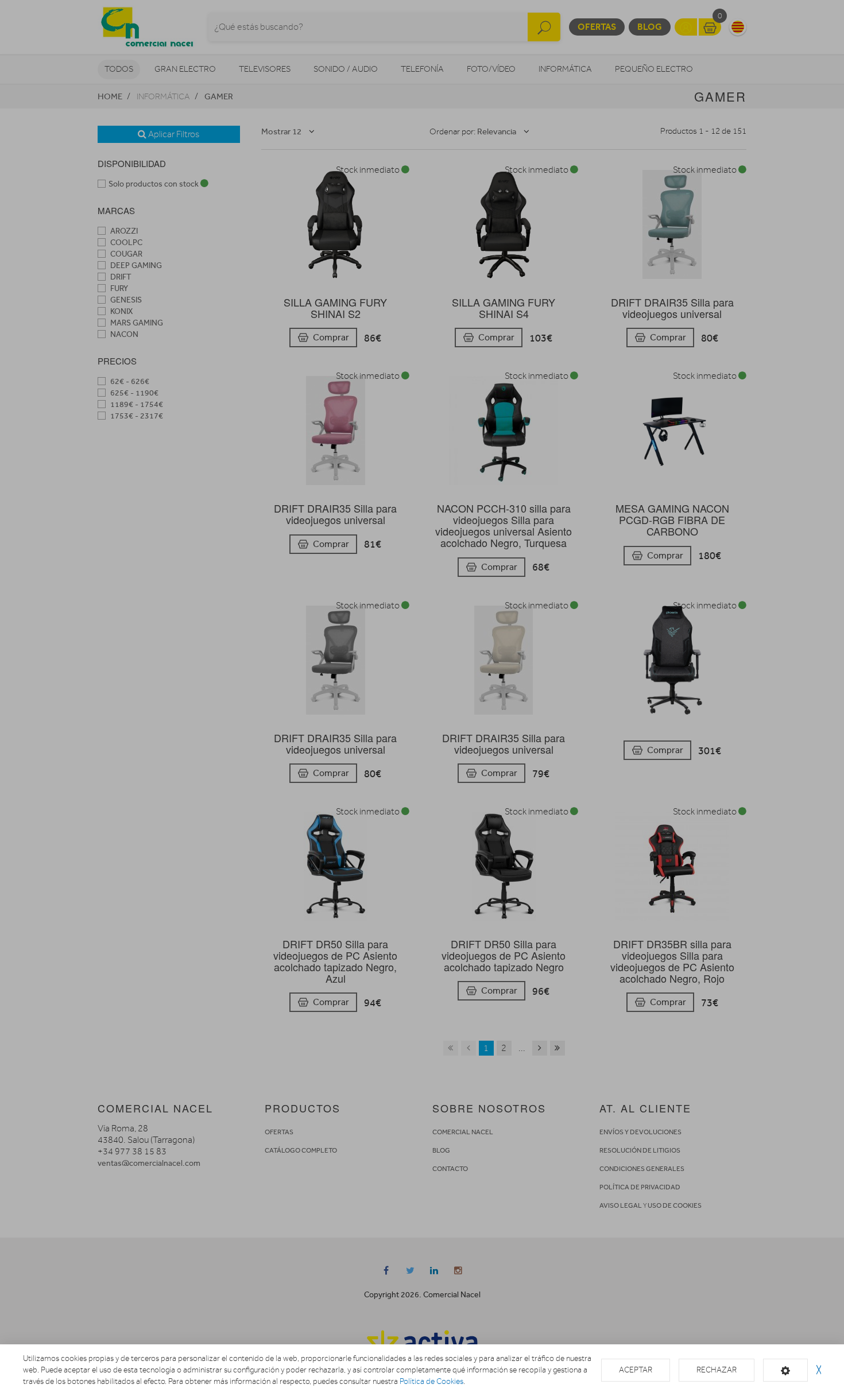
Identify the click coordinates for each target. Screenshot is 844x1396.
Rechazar (716, 1370)
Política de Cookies (431, 1381)
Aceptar (635, 1370)
